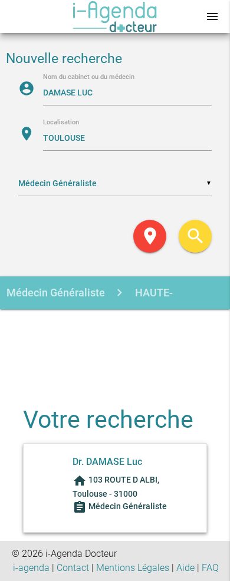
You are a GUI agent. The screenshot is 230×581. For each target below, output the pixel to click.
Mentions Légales (132, 567)
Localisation (61, 123)
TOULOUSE (109, 326)
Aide (185, 567)
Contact (73, 567)
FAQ (210, 567)
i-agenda (31, 567)
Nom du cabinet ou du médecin (88, 77)
